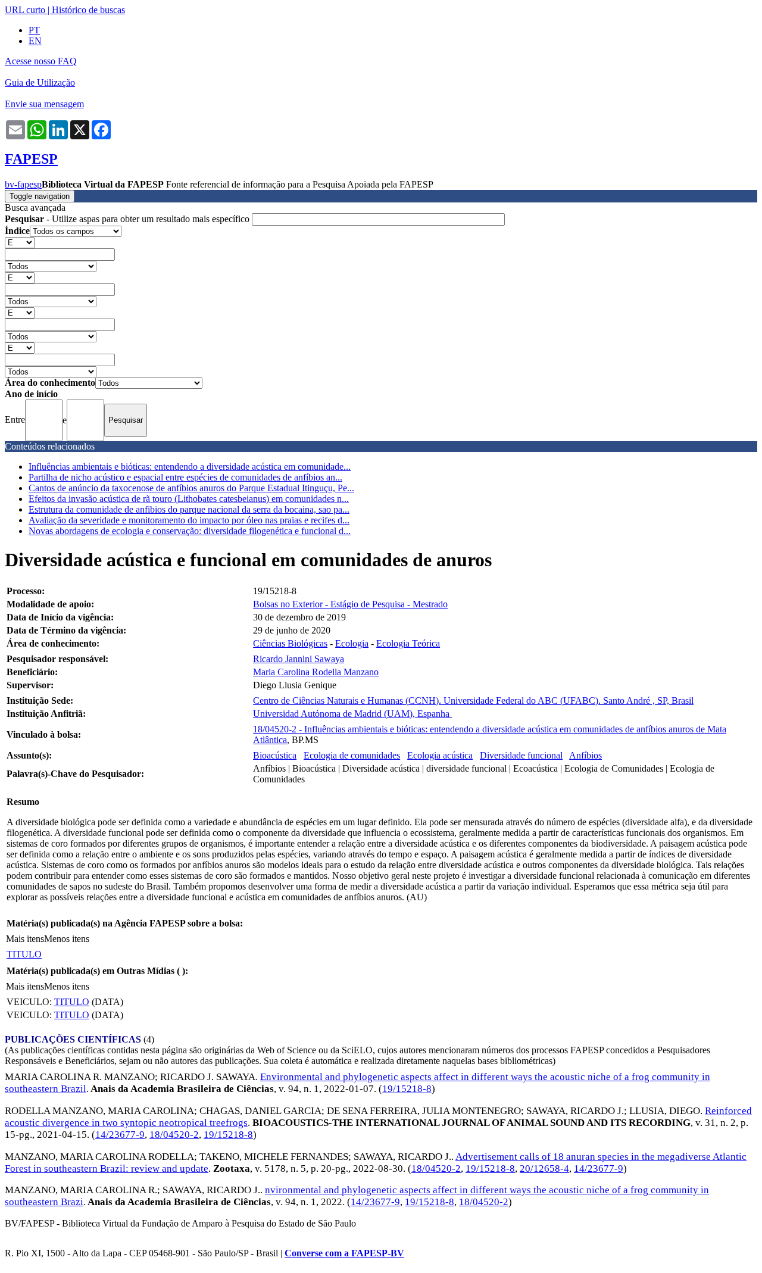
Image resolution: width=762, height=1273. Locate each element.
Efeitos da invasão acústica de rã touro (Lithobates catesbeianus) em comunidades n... (189, 499)
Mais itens (25, 939)
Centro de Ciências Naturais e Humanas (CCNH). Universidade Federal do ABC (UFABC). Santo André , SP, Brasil (473, 700)
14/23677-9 (120, 1134)
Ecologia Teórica (408, 643)
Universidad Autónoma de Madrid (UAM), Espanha (352, 714)
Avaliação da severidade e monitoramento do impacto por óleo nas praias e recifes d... (189, 520)
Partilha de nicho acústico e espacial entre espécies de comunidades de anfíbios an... (185, 477)
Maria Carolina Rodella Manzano (316, 672)
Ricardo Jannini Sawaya (298, 659)
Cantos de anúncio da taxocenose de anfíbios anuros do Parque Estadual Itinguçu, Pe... (191, 488)
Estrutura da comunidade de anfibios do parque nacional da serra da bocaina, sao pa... (189, 509)
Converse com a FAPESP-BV (344, 1253)
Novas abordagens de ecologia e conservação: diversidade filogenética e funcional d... (190, 531)
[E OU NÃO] (20, 242)
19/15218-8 (407, 1088)
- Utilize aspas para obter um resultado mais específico (128, 219)
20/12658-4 (544, 1168)
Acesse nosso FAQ (41, 61)
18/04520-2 (174, 1134)
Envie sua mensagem (44, 104)
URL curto (25, 10)
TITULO (24, 954)
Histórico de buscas (88, 10)
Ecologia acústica (440, 755)
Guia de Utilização (40, 82)
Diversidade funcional (521, 755)
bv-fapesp (23, 184)
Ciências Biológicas (290, 643)
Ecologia (351, 643)
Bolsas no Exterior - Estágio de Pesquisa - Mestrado (350, 604)
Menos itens (66, 939)
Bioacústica (274, 755)
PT (34, 30)
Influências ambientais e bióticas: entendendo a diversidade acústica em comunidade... (190, 466)
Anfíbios (585, 755)
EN (35, 41)
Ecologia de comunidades (352, 755)
